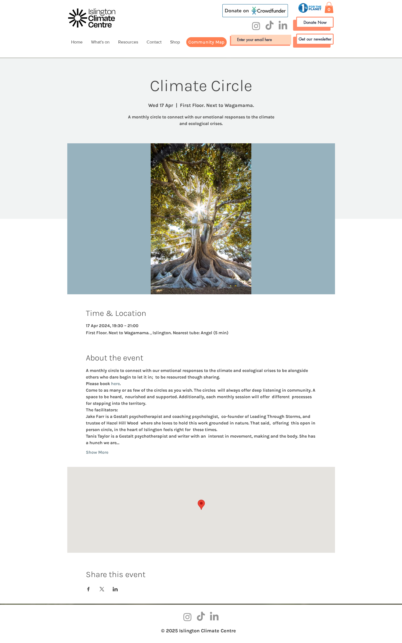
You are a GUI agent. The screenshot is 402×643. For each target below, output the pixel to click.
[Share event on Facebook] (88, 589)
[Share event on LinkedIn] (115, 589)
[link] (329, 7)
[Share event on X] (101, 589)
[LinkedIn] (283, 26)
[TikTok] (269, 26)
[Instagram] (256, 26)
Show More (97, 452)
